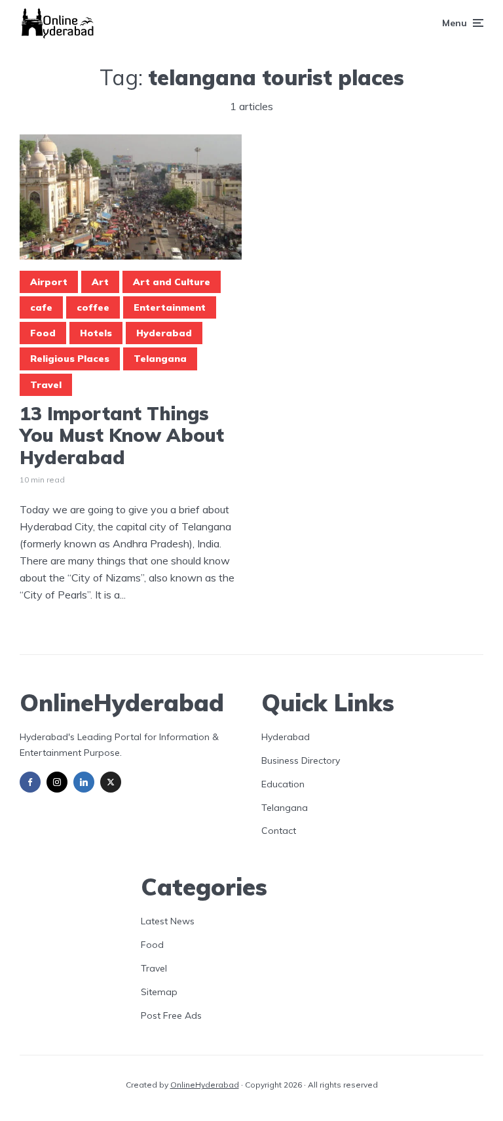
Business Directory (300, 760)
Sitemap (159, 992)
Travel (46, 385)
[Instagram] (57, 782)
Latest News (168, 921)
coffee (93, 307)
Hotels (96, 333)
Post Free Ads (171, 1015)
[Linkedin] (83, 782)
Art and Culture (171, 282)
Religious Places (69, 358)
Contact (278, 830)
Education (283, 784)
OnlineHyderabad (204, 1085)
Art (100, 282)
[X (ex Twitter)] (110, 782)
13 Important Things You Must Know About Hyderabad (122, 436)
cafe (41, 307)
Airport (48, 282)
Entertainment (170, 307)
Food (43, 333)
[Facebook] (30, 782)
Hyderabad (164, 333)
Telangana (160, 358)
